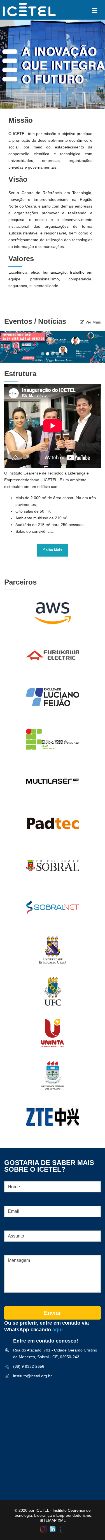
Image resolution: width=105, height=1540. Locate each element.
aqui (57, 1329)
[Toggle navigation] (94, 10)
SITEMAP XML (52, 1520)
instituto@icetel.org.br (32, 1376)
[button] (8, 347)
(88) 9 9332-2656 (28, 1366)
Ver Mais (92, 322)
